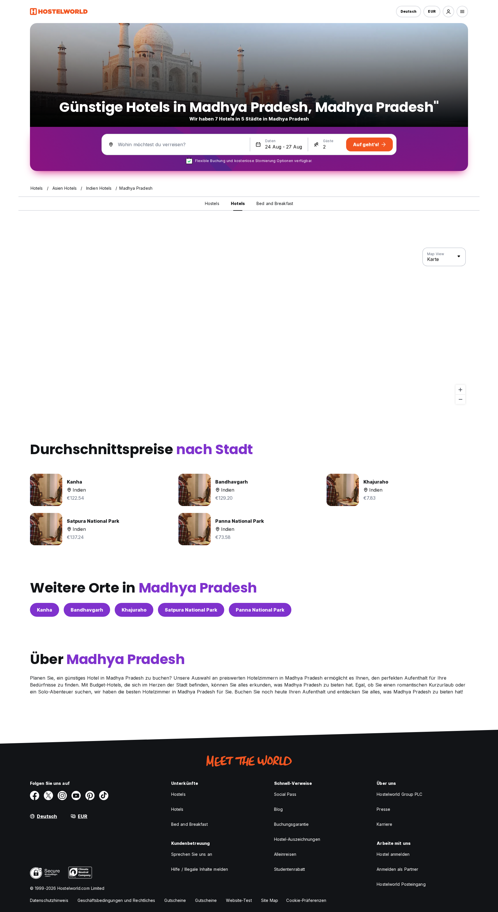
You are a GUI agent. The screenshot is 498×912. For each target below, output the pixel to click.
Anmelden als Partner (397, 869)
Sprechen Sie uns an (191, 854)
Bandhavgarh (87, 610)
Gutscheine (175, 900)
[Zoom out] (460, 399)
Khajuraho (134, 610)
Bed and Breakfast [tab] (274, 203)
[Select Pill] (448, 11)
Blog (278, 809)
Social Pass (285, 794)
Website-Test (239, 900)
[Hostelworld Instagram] (62, 795)
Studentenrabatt (289, 869)
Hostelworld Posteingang (401, 884)
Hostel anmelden (393, 854)
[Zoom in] (460, 389)
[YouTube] (76, 795)
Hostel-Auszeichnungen (297, 839)
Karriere (384, 824)
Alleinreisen (285, 854)
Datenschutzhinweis (49, 900)
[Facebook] (34, 795)
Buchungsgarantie (291, 824)
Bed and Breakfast (189, 824)
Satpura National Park (191, 610)
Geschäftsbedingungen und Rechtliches (116, 900)
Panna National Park (260, 610)
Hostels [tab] (212, 203)
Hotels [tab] (238, 203)
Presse (383, 809)
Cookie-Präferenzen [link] (306, 900)
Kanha (44, 610)
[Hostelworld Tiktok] (103, 795)
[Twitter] (48, 795)
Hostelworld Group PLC (399, 794)
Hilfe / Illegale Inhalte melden (199, 869)
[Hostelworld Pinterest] (90, 795)
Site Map (269, 900)
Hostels (178, 794)
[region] (249, 326)
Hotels (177, 809)
